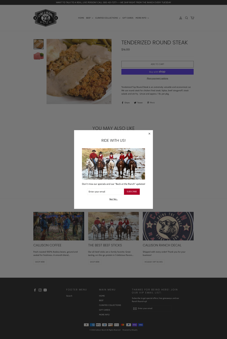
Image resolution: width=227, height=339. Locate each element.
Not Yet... (113, 199)
